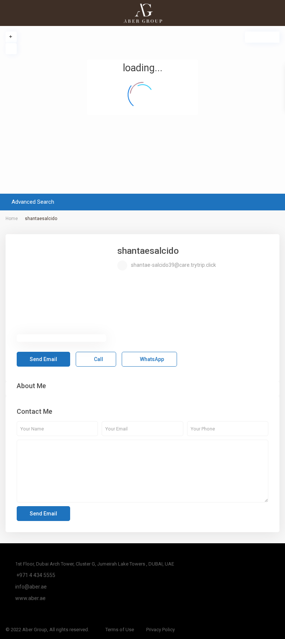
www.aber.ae (30, 598)
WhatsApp (151, 359)
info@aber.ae (31, 587)
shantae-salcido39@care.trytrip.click (173, 265)
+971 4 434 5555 (35, 575)
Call (98, 359)
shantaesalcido (148, 251)
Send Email (43, 359)
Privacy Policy (160, 629)
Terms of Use (119, 629)
